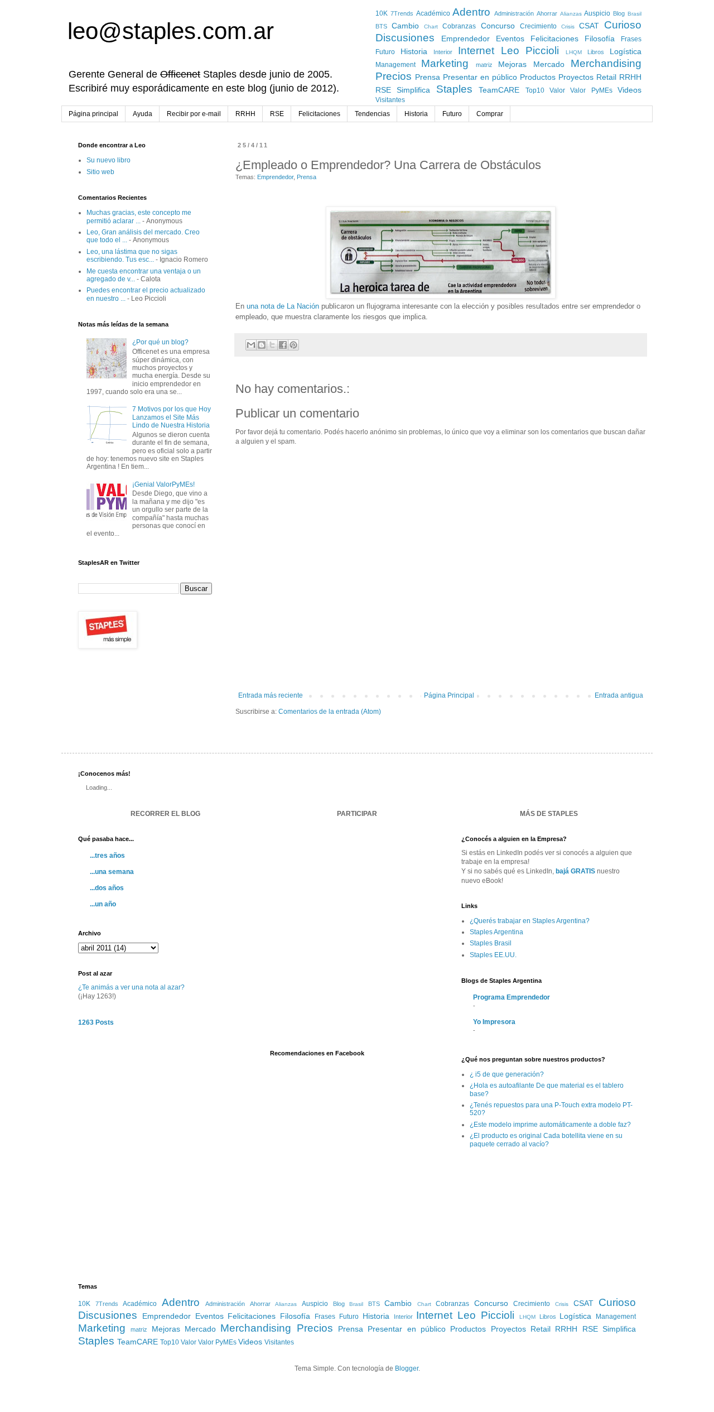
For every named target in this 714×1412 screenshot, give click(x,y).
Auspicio (597, 13)
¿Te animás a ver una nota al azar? (131, 987)
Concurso (498, 25)
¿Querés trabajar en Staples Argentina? (530, 921)
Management (395, 65)
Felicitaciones (554, 38)
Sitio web (100, 172)
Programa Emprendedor (511, 997)
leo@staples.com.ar (170, 31)
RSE (383, 89)
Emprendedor (465, 38)
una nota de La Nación (283, 306)
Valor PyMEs (591, 90)
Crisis (568, 26)
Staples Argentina (496, 932)
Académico (433, 13)
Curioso (622, 25)
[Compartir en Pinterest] (293, 344)
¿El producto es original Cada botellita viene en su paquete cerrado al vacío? (546, 1139)
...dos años (107, 888)
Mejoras (512, 64)
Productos (538, 77)
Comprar (489, 114)
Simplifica (413, 89)
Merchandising (606, 63)
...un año (103, 904)
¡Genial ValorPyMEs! (163, 484)
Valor (557, 90)
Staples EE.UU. (493, 955)
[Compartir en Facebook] (282, 344)
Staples (454, 89)
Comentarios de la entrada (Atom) (329, 711)
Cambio (405, 25)
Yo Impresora (494, 1022)
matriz (484, 64)
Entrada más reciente (270, 695)
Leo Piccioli (530, 50)
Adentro (471, 12)
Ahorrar (547, 13)
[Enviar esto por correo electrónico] (251, 344)
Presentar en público (480, 77)
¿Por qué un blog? (160, 342)
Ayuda (142, 114)
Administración (514, 13)
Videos (629, 89)
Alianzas (571, 14)
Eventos (510, 38)
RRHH (630, 77)
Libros (595, 52)
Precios (393, 76)
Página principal (93, 114)
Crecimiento (538, 26)
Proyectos (576, 77)
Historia (414, 51)
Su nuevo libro (108, 160)
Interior (442, 52)
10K (381, 13)
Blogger (406, 1368)
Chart (431, 26)
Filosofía (600, 38)
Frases (631, 39)
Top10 (534, 90)
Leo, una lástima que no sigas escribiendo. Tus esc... (131, 255)
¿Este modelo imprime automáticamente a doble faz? (550, 1124)
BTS (381, 26)
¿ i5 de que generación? (507, 1074)
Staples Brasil (491, 943)
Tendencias (372, 114)
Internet (476, 50)
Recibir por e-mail (194, 114)
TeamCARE (499, 89)
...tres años (107, 855)
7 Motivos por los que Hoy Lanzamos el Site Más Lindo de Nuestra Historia (171, 417)
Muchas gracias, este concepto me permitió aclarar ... (138, 216)
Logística (625, 51)
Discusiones (405, 38)
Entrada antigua (619, 695)
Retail (606, 77)
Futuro (385, 52)
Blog (619, 13)
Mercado (549, 64)
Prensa (427, 77)
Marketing (445, 63)
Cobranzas (459, 26)
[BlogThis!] (261, 344)
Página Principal (449, 695)
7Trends (401, 13)
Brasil (634, 14)
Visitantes (390, 100)
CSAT (589, 25)
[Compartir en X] (272, 344)
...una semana (112, 872)
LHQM (574, 52)
